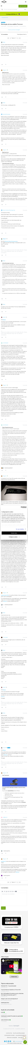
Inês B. (4, 317)
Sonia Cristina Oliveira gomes (9, 210)
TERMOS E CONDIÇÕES (12, 1037)
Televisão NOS (4, 987)
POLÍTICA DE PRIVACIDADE (19, 1033)
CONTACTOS (9, 1033)
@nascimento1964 (5, 595)
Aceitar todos (14, 533)
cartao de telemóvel (5, 1019)
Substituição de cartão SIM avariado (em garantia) (11, 1016)
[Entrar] (2, 9)
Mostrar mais (14, 976)
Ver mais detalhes (20, 529)
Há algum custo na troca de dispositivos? (9, 998)
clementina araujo (6, 114)
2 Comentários (4, 1017)
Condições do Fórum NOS (8, 1028)
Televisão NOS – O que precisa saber (8, 985)
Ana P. (4, 747)
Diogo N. (5, 70)
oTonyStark (5, 637)
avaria (2, 1012)
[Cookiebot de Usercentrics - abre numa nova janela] (21, 507)
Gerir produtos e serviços (6, 1000)
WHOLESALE (21, 1037)
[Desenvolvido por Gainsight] (14, 1026)
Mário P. (4, 238)
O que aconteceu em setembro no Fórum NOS (11, 989)
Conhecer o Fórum (5, 991)
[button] (1, 6)
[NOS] (4, 2)
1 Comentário (4, 1013)
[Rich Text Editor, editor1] (14, 899)
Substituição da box (5, 1002)
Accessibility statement (20, 1028)
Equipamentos (5, 17)
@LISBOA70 (3, 861)
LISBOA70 (5, 817)
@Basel (4, 319)
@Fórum (5, 601)
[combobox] (14, 9)
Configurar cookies (13, 536)
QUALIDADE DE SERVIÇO (21, 1035)
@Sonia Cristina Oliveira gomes (11, 241)
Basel (4, 42)
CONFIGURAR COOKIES (9, 1035)
